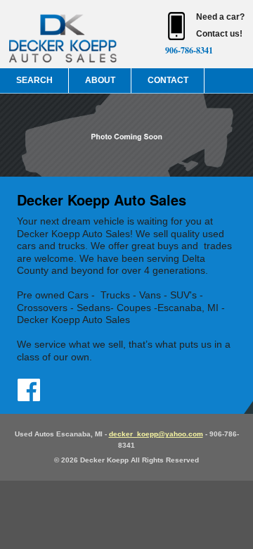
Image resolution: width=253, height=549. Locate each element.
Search (34, 80)
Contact (168, 80)
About (100, 80)
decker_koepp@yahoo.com (156, 434)
